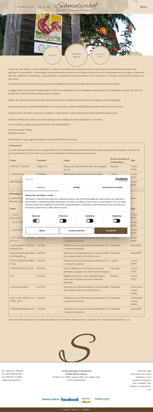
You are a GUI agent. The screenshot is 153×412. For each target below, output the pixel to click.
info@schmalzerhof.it (11, 380)
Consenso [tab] (40, 187)
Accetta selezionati (76, 231)
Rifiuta (42, 231)
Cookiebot (72, 139)
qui (128, 319)
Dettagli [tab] (76, 187)
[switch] (63, 221)
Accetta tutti (111, 231)
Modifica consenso (17, 133)
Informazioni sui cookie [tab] (112, 187)
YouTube (41, 237)
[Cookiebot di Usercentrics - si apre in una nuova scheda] (117, 179)
